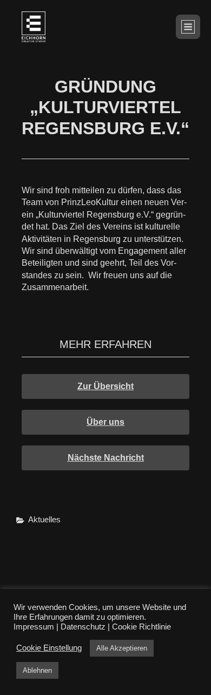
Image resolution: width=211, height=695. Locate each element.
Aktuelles (44, 519)
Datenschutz (83, 626)
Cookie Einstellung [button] (49, 648)
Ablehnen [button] (37, 670)
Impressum (34, 626)
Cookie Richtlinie (141, 626)
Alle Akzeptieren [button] (121, 648)
